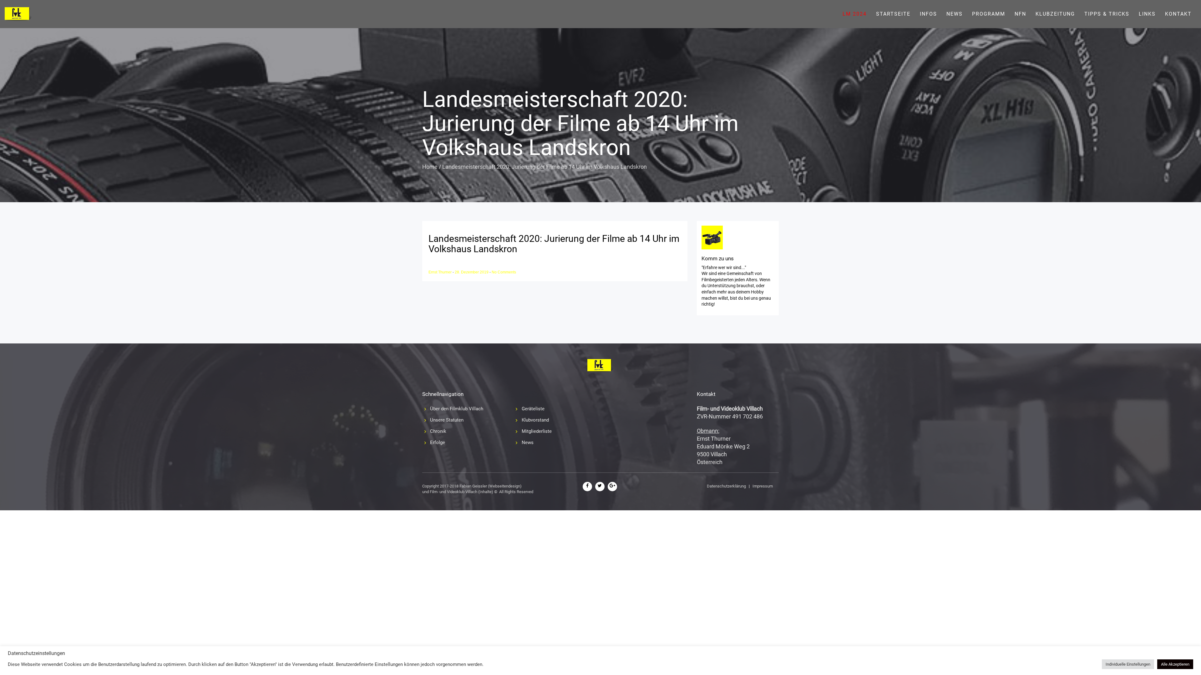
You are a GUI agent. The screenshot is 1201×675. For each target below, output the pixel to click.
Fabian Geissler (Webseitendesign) (490, 486)
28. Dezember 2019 (472, 272)
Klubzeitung (1055, 14)
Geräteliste (533, 409)
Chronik (438, 431)
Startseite (893, 14)
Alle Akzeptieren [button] (1175, 664)
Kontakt (1178, 14)
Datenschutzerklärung (726, 486)
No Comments (504, 272)
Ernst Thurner (440, 272)
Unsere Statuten (447, 420)
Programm (988, 14)
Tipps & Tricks (1106, 14)
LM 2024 (855, 14)
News (954, 14)
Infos (928, 14)
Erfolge (437, 442)
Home (430, 166)
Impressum (763, 486)
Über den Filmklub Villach (456, 409)
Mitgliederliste (537, 431)
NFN (1020, 14)
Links (1147, 14)
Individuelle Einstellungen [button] (1128, 664)
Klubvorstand (535, 420)
